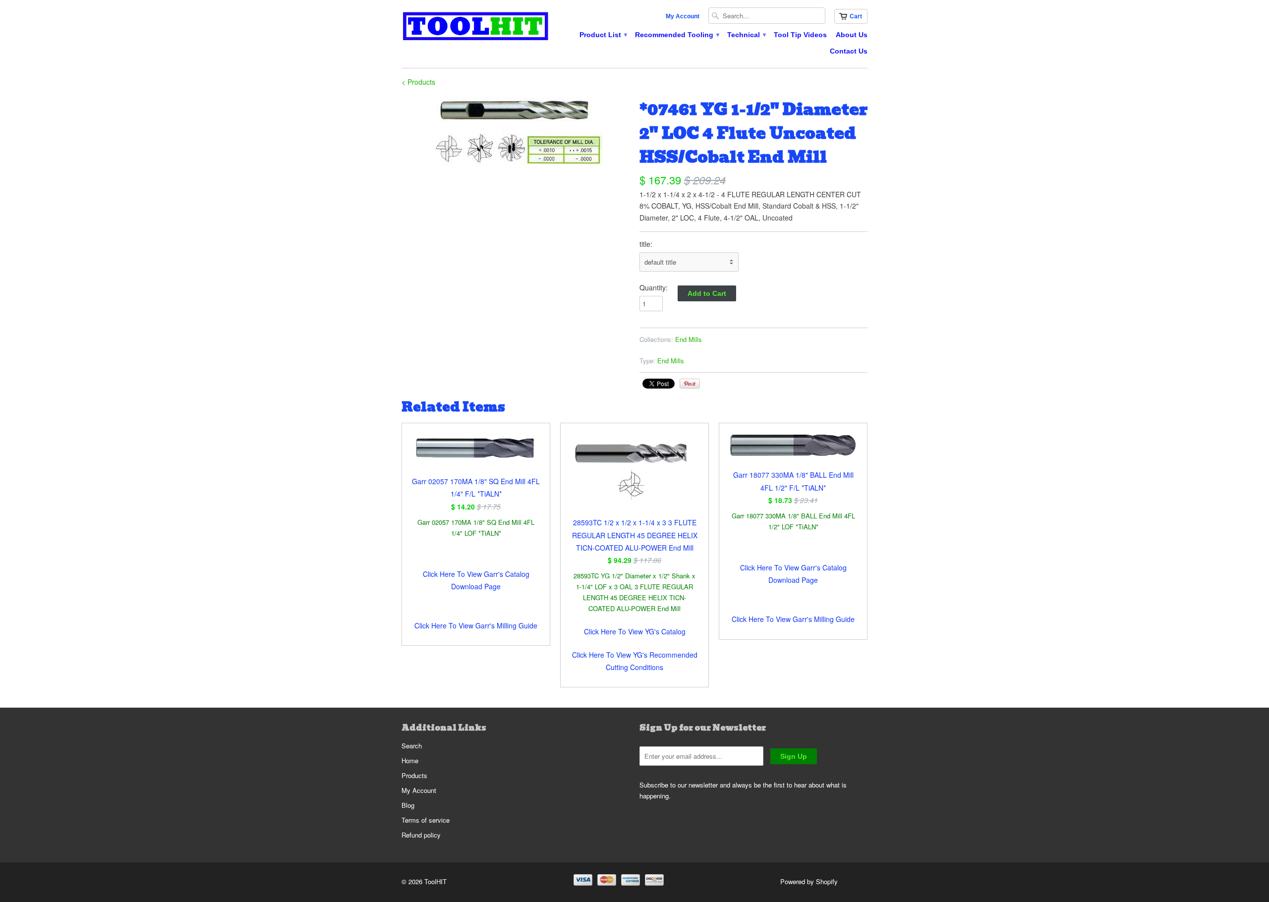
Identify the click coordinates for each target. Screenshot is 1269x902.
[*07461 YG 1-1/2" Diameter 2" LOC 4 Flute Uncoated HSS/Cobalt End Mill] (516, 137)
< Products (418, 82)
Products (414, 775)
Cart (856, 16)
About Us (851, 35)
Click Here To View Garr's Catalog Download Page (476, 580)
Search (412, 745)
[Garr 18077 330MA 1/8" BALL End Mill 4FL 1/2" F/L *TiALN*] (793, 451)
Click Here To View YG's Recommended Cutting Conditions (634, 661)
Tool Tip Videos (800, 35)
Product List (602, 35)
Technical (746, 35)
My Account (682, 16)
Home (410, 760)
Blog (408, 805)
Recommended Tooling (676, 35)
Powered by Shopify (809, 881)
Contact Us (848, 51)
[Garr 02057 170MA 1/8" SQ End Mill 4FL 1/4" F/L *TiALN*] (476, 454)
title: (645, 244)
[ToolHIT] (476, 27)
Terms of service (426, 820)
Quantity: (653, 287)
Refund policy (421, 835)
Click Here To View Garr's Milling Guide (475, 625)
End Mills (688, 339)
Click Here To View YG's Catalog (635, 631)
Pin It (690, 384)
